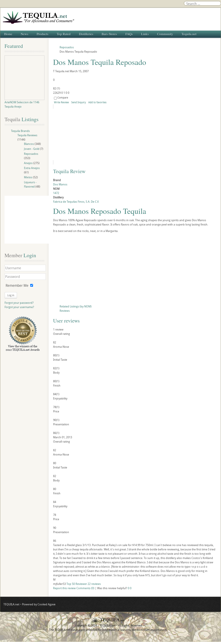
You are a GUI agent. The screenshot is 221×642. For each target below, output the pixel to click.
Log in (10, 295)
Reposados (31, 154)
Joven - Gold (31, 149)
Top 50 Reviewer (76, 584)
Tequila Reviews (27, 135)
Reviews (65, 311)
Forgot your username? (19, 307)
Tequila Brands (20, 131)
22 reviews (94, 584)
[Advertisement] (134, 270)
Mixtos (28, 177)
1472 (56, 193)
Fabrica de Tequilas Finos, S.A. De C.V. (76, 202)
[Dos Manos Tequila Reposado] (92, 134)
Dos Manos (60, 184)
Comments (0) (85, 588)
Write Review (61, 102)
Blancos (29, 144)
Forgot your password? (19, 303)
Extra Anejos (32, 168)
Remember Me (17, 285)
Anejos (28, 163)
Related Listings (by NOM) (76, 306)
